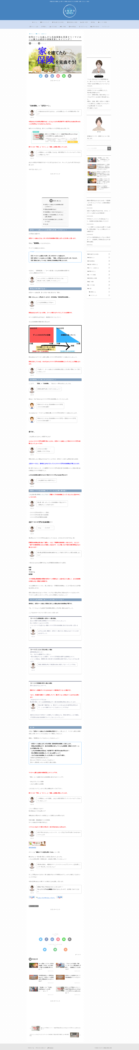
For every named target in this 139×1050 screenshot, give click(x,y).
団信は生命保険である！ (51, 209)
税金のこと (99, 257)
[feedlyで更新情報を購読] (55, 949)
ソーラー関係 (99, 274)
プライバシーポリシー (41, 1047)
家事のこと (100, 292)
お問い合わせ (50, 1047)
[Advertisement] (55, 92)
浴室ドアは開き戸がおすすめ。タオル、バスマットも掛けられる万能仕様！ (98, 212)
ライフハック (100, 295)
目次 (54, 201)
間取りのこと (99, 271)
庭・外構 (99, 281)
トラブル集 (99, 285)
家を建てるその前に (99, 254)
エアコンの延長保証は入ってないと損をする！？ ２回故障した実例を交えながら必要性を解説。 (98, 239)
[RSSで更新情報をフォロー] (65, 949)
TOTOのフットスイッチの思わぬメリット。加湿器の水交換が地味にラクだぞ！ (98, 220)
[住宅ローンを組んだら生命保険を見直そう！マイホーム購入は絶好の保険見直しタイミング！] (52, 76)
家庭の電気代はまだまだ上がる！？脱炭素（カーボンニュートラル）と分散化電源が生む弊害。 (98, 203)
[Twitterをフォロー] (45, 949)
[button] (109, 148)
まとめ (46, 224)
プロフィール (31, 1047)
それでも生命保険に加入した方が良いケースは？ (54, 220)
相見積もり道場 (99, 278)
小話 (99, 288)
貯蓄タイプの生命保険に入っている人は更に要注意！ (54, 215)
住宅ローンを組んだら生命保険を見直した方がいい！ (54, 205)
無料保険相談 (32, 847)
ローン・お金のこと (34, 906)
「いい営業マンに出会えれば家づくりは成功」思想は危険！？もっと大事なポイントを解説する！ (98, 229)
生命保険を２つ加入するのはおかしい (54, 212)
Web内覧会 (99, 261)
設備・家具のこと (99, 264)
